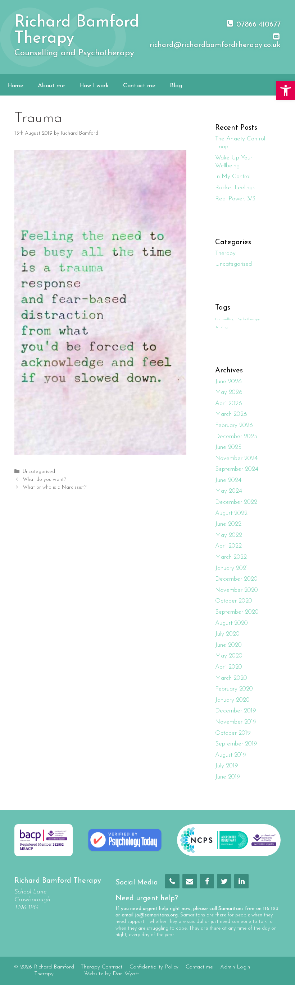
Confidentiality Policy (154, 967)
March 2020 (231, 678)
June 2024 (228, 480)
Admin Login (235, 967)
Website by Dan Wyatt (111, 974)
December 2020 (236, 579)
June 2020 (228, 645)
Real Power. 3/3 (235, 199)
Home (15, 86)
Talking (221, 327)
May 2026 (228, 392)
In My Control (232, 176)
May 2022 (228, 535)
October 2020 (233, 601)
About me (51, 86)
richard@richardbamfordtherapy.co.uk (215, 45)
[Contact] (189, 881)
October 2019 (233, 733)
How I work (94, 86)
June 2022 (228, 524)
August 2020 (231, 623)
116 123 (270, 908)
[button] (285, 90)
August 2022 (231, 513)
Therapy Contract (101, 967)
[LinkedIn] (241, 881)
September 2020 (237, 612)
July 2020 (227, 634)
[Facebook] (207, 881)
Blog (176, 86)
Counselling (225, 319)
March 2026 (231, 414)
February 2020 (234, 689)
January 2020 (232, 700)
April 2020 (228, 667)
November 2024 (236, 458)
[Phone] (172, 881)
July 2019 (226, 766)
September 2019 (236, 744)
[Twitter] (224, 881)
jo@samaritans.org (156, 915)
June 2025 (228, 447)
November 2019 (236, 722)
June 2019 (227, 777)
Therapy (225, 253)
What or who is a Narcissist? (54, 488)
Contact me (139, 86)
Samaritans (231, 908)
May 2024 (228, 491)
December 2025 (236, 436)
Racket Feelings (235, 188)
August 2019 (230, 755)
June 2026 (228, 381)
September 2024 (236, 469)
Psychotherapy (248, 319)
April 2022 (228, 546)
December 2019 (235, 711)
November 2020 (236, 590)
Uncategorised (39, 471)
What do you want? (44, 479)
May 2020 (228, 656)
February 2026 (234, 425)
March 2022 (231, 557)
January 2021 (231, 568)
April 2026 (228, 403)
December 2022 (236, 502)
